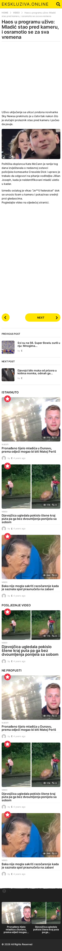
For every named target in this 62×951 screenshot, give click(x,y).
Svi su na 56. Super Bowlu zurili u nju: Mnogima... (39, 344)
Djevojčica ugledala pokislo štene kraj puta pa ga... (46, 929)
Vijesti (5, 444)
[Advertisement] (31, 78)
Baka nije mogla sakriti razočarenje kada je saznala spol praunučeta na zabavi (30, 587)
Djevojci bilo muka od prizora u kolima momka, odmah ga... (37, 372)
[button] (58, 4)
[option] (16, 918)
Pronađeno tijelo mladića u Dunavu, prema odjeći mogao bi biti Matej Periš (29, 449)
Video (4, 512)
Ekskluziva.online (25, 4)
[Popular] (7, 398)
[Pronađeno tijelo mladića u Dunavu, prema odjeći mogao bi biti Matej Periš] (31, 419)
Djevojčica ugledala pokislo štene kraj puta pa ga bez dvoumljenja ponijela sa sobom (29, 519)
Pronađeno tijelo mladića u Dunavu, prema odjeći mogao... (16, 929)
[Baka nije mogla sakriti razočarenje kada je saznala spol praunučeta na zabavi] (31, 557)
